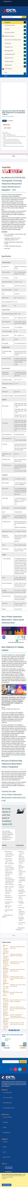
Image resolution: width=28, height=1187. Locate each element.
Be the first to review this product (8, 116)
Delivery (4, 1127)
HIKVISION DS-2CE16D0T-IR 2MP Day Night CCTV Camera (17, 970)
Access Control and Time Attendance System (13, 39)
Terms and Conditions (7, 1117)
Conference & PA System (9, 61)
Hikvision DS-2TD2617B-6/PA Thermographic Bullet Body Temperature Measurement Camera (17, 1016)
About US (5, 1146)
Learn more (4, 1178)
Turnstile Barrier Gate (8, 47)
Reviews (13, 935)
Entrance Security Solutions (10, 32)
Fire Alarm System (8, 43)
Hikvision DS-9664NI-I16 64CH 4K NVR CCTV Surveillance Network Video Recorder (18, 1009)
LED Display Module (8, 65)
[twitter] (19, 4)
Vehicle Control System (9, 57)
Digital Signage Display (9, 50)
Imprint (4, 1152)
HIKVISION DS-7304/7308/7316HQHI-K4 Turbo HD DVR (18, 985)
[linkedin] (15, 4)
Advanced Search (6, 1157)
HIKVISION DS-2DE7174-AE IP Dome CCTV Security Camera (17, 962)
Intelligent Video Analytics (9, 36)
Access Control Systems (8, 1097)
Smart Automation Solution (10, 25)
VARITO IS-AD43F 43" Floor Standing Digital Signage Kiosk (13, 1035)
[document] (14, 1180)
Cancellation (5, 1122)
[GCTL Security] (14, 10)
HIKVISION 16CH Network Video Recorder (16, 993)
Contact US (5, 1141)
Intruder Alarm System (7, 1102)
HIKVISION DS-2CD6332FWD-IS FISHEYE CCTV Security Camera (16, 955)
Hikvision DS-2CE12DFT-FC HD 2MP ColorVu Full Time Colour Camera (17, 1023)
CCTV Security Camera (7, 1092)
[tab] (14, 156)
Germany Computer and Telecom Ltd (10, 709)
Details (13, 156)
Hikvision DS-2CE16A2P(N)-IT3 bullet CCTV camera (17, 947)
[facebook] (10, 4)
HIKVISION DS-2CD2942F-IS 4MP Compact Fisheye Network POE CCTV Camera (17, 978)
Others (6, 72)
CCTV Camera (7, 29)
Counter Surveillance (8, 68)
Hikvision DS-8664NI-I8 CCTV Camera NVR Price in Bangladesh (18, 1000)
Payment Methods (6, 1132)
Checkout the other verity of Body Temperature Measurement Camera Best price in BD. (14, 796)
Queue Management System (10, 54)
